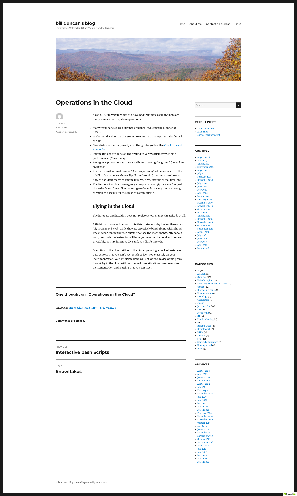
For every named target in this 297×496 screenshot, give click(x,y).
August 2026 (203, 157)
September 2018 (205, 228)
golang (200, 303)
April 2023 (202, 160)
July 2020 (202, 183)
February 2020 (204, 199)
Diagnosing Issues (206, 290)
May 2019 (202, 212)
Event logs (202, 296)
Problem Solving (205, 319)
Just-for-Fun (204, 306)
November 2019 (205, 206)
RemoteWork (203, 329)
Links (238, 23)
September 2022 (205, 167)
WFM (200, 348)
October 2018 (203, 225)
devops (68, 132)
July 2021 (201, 173)
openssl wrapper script (208, 135)
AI (198, 270)
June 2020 (202, 186)
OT (198, 316)
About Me (195, 23)
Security (201, 335)
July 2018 (201, 235)
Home (181, 23)
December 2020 (205, 180)
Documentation (205, 293)
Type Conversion (205, 128)
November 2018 (205, 222)
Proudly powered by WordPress (91, 482)
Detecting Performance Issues (212, 283)
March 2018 (203, 248)
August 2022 (203, 170)
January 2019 (203, 215)
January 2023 (203, 163)
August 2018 (203, 232)
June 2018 (202, 238)
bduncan (60, 123)
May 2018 (202, 241)
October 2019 (203, 209)
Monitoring (203, 313)
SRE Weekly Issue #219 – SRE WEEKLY (92, 307)
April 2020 (202, 193)
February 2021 (204, 176)
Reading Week (204, 326)
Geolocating (203, 300)
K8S (199, 309)
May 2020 (202, 189)
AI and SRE (202, 131)
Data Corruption (205, 280)
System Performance (207, 342)
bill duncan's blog (75, 23)
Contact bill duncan (218, 23)
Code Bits (202, 277)
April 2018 (202, 245)
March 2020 (203, 196)
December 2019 (205, 202)
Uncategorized (204, 345)
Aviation (60, 132)
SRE (75, 132)
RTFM (200, 332)
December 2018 (205, 219)
